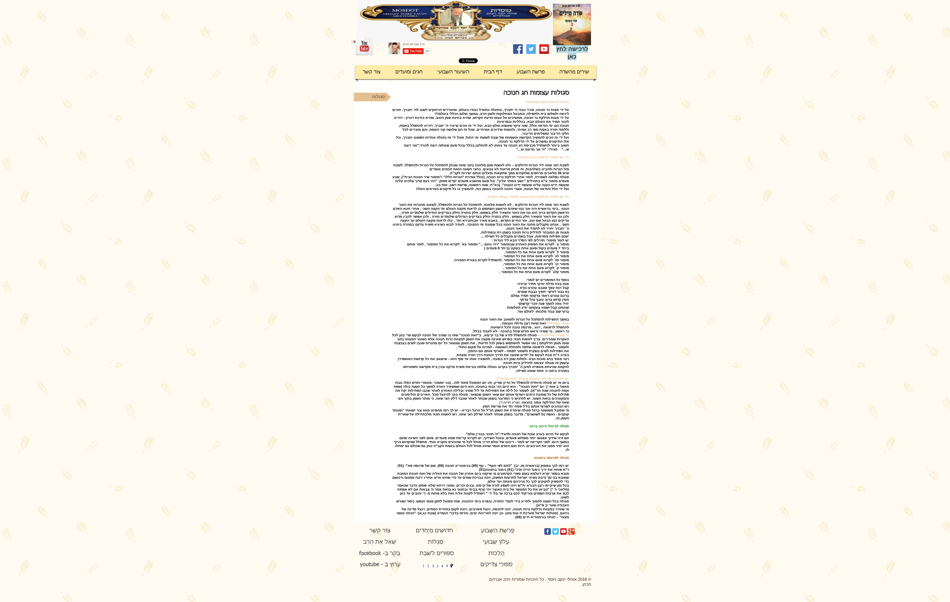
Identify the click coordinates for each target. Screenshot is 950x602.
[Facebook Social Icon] (518, 49)
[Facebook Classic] (547, 531)
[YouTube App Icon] (563, 531)
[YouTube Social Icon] (544, 49)
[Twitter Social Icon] (531, 49)
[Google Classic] (571, 531)
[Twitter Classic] (555, 531)
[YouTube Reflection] (364, 46)
